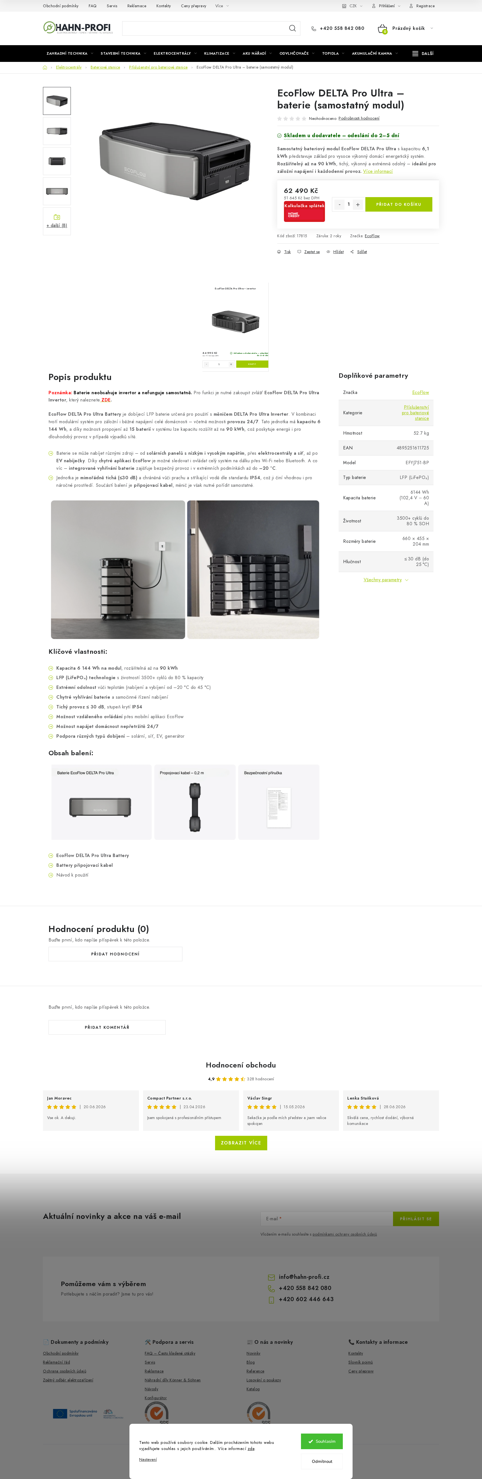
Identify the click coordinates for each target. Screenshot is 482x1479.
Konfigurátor (156, 1398)
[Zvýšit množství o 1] (358, 205)
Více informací (378, 171)
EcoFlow (372, 236)
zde (251, 1449)
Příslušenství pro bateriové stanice (415, 413)
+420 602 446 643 (306, 1299)
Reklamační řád (56, 1362)
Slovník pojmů (360, 1362)
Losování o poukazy (264, 1380)
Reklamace (136, 6)
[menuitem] (70, 53)
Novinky (254, 1353)
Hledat (292, 28)
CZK (353, 6)
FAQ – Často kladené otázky (170, 1353)
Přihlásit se (416, 1219)
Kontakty (163, 6)
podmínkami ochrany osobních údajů (345, 1234)
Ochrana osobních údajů (64, 1371)
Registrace (425, 6)
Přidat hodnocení (115, 954)
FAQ (93, 6)
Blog (251, 1362)
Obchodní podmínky (61, 6)
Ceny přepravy (193, 6)
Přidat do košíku (398, 204)
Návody (151, 1389)
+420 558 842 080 (341, 28)
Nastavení (148, 1460)
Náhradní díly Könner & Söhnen (173, 1380)
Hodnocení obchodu (241, 1065)
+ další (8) (57, 225)
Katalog (253, 1389)
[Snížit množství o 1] (339, 205)
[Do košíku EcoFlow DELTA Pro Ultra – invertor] (252, 364)
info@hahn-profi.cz (304, 1277)
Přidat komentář (107, 1027)
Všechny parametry (383, 580)
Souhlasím (326, 1441)
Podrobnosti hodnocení (359, 118)
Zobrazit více (241, 1143)
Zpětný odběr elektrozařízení (68, 1380)
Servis (112, 6)
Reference (255, 1371)
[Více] (423, 53)
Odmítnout (322, 1461)
